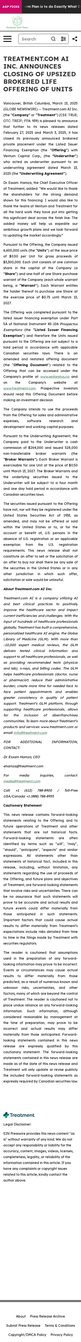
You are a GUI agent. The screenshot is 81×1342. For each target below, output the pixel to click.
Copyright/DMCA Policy (27, 1335)
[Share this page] (75, 39)
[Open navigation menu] (7, 39)
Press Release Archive (47, 1316)
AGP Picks (10, 7)
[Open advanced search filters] (63, 39)
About (21, 1316)
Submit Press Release (23, 1325)
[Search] (53, 39)
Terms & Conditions (60, 1325)
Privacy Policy (61, 1335)
